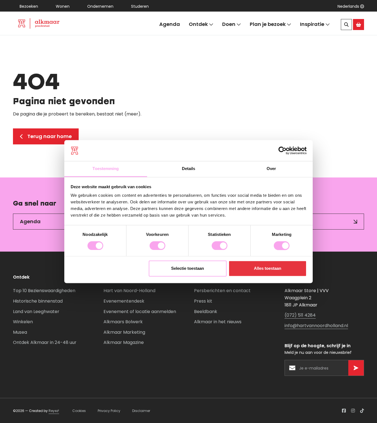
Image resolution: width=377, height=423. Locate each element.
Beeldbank (205, 311)
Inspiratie (312, 24)
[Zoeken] (346, 24)
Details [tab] (188, 168)
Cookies (79, 410)
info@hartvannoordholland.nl (316, 325)
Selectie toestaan (187, 268)
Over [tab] (271, 168)
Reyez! (54, 410)
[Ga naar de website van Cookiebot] (282, 150)
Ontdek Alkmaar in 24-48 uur (44, 342)
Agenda (169, 24)
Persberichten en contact (222, 290)
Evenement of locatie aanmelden (139, 311)
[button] (351, 6)
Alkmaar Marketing (124, 332)
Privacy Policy (109, 410)
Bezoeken (29, 6)
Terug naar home (49, 136)
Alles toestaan (267, 268)
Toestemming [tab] (105, 168)
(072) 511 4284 (300, 315)
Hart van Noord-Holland (129, 290)
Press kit (203, 301)
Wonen (63, 6)
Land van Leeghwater (36, 311)
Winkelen (23, 322)
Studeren (140, 6)
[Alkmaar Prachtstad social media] (344, 410)
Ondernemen (100, 6)
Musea (20, 332)
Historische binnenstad (38, 301)
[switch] (157, 245)
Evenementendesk (123, 301)
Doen (228, 24)
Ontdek (198, 24)
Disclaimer (141, 410)
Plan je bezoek (268, 24)
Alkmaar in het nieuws (217, 322)
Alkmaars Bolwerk (123, 322)
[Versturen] (356, 368)
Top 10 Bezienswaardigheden (44, 290)
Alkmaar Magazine (123, 342)
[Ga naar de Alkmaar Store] (358, 24)
